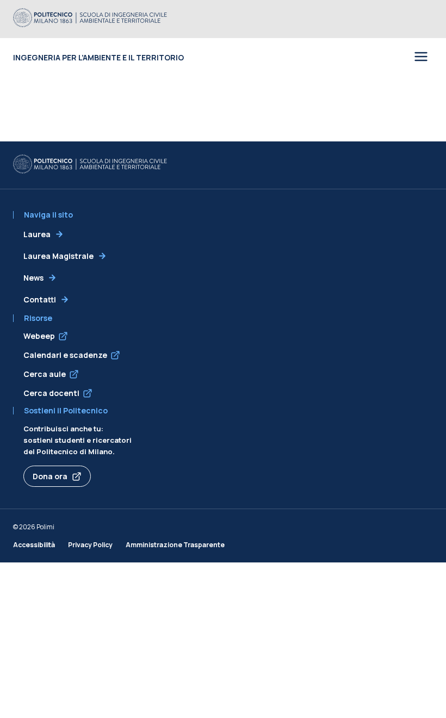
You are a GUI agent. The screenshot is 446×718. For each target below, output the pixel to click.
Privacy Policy (90, 544)
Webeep (39, 336)
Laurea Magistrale (58, 256)
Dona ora (50, 476)
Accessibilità (34, 544)
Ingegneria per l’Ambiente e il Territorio (98, 57)
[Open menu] (421, 57)
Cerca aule (44, 374)
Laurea (37, 234)
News (33, 278)
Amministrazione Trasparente (175, 544)
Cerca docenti (51, 393)
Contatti (39, 299)
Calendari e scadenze (65, 355)
